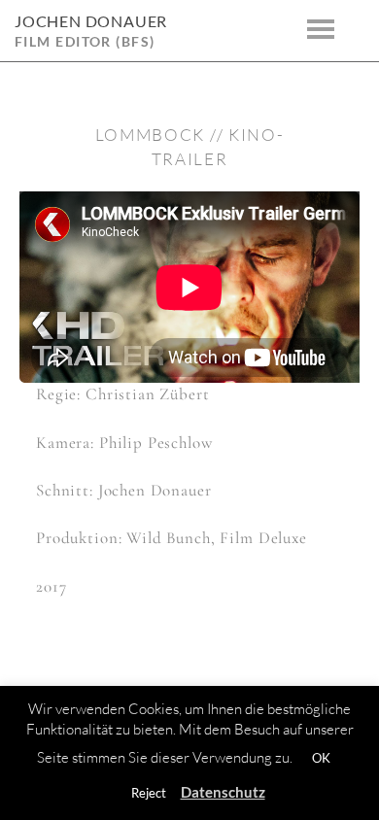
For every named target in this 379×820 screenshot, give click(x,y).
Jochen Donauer (91, 21)
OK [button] (321, 758)
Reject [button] (148, 793)
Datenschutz (223, 792)
